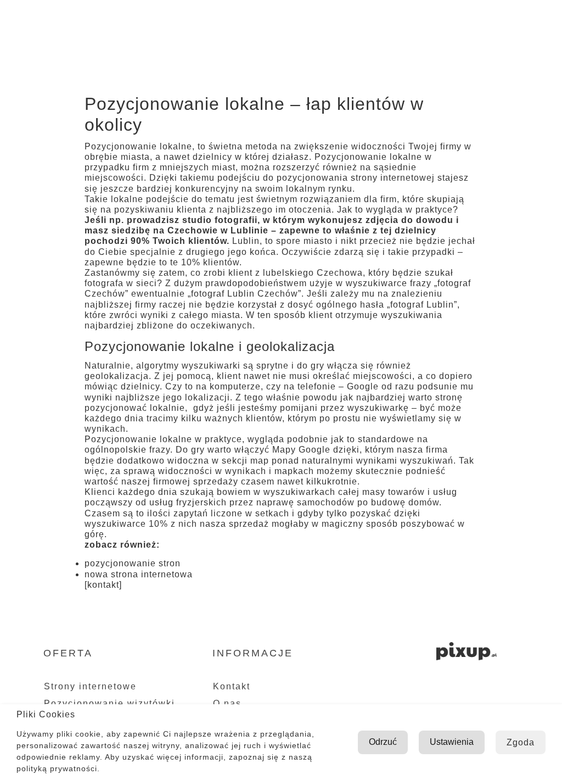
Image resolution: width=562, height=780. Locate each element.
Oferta (305, 21)
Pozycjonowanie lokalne (138, 439)
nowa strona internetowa (139, 574)
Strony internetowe (90, 686)
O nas (248, 21)
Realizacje (386, 21)
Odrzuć (383, 741)
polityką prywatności (56, 768)
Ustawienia (452, 741)
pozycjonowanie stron (133, 563)
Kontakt (462, 21)
